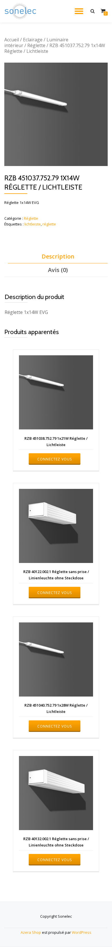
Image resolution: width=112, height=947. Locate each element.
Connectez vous (54, 459)
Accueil (11, 39)
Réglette (36, 45)
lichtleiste (32, 224)
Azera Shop (31, 932)
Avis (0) (58, 270)
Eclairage (33, 39)
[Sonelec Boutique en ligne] (21, 11)
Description (58, 256)
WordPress (81, 932)
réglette (49, 224)
